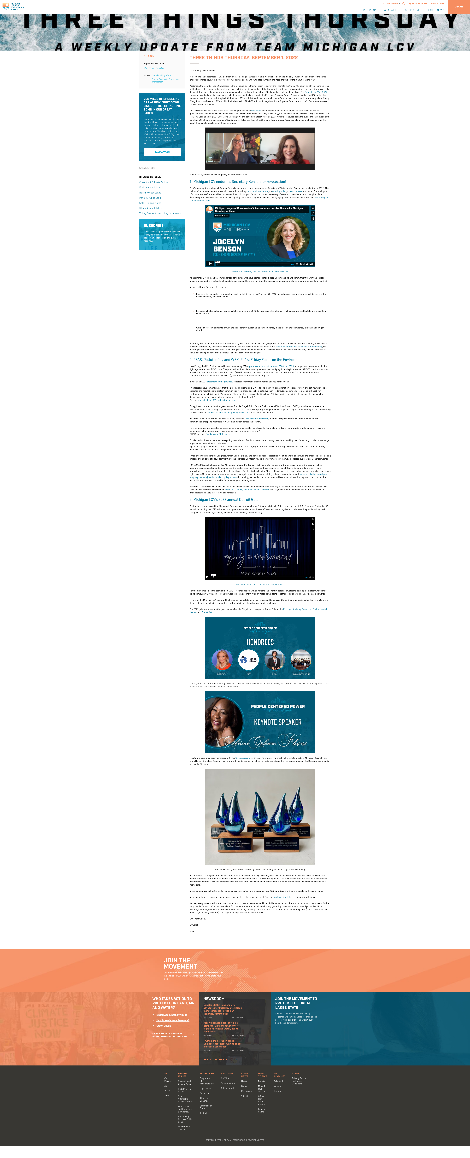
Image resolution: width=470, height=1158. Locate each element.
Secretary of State (206, 1107)
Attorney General (204, 1099)
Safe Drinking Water (162, 75)
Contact (297, 1073)
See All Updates (214, 1059)
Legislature (205, 1088)
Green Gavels (163, 1025)
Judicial (203, 1113)
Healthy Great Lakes (150, 192)
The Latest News (237, 1017)
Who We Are (370, 10)
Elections (226, 1073)
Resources (246, 1091)
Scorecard (207, 1073)
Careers (167, 1095)
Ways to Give (437, 3)
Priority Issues (183, 1075)
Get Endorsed (227, 1088)
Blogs (244, 1086)
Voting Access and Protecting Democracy (185, 1109)
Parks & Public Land (150, 197)
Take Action (162, 152)
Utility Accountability (150, 208)
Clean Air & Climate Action (153, 182)
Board (167, 1090)
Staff (166, 1086)
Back (150, 56)
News (244, 1081)
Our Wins (224, 1078)
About (167, 1073)
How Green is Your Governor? (172, 1020)
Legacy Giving (261, 1110)
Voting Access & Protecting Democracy (165, 80)
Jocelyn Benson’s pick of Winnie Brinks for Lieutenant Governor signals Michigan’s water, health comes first (221, 1027)
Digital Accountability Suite (171, 1015)
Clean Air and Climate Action (185, 1082)
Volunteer (279, 1086)
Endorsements (227, 1083)
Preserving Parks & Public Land (185, 1119)
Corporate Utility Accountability (207, 1081)
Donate (459, 6)
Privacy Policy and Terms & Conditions (299, 1081)
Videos (244, 1095)
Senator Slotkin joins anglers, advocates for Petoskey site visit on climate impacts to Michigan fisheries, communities (223, 1009)
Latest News (436, 10)
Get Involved (413, 10)
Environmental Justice (151, 187)
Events (277, 1091)
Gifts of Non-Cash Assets (261, 1100)
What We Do (391, 10)
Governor (204, 1093)
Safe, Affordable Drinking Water (185, 1099)
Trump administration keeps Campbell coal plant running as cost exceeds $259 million (223, 1043)
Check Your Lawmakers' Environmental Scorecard (169, 1035)
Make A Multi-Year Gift (262, 1089)
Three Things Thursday (154, 68)
